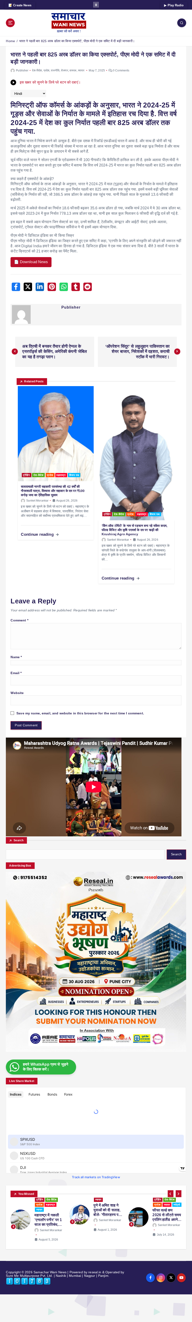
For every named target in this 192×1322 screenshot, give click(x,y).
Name (16, 657)
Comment (19, 620)
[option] (37, 1217)
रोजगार (64, 70)
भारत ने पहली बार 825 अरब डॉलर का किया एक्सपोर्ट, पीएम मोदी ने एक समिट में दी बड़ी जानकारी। (77, 41)
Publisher (22, 70)
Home (10, 41)
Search (19, 840)
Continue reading (38, 534)
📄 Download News (31, 262)
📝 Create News (19, 5)
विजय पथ (74, 475)
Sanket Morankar (37, 500)
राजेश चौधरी (105, 1230)
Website (17, 693)
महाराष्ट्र (61, 475)
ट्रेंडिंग (26, 475)
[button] (171, 1193)
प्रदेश (47, 70)
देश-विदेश (37, 70)
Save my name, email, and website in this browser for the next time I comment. (80, 713)
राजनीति (55, 70)
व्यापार (81, 70)
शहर (107, 1209)
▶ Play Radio (174, 5)
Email (16, 673)
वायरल (73, 70)
